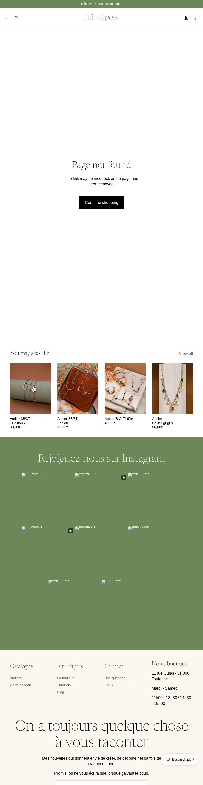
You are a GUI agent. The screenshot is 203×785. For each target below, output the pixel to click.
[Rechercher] (16, 17)
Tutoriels (64, 685)
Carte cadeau (20, 685)
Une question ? (116, 678)
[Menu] (5, 18)
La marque (65, 678)
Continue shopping (101, 202)
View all (186, 353)
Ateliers (16, 678)
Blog (60, 692)
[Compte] (186, 17)
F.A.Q (108, 685)
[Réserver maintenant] (43, 406)
